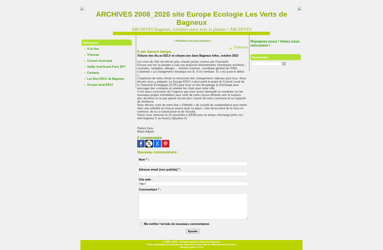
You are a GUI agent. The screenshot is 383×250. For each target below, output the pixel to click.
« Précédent (181, 41)
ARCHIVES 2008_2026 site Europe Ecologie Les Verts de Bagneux (191, 18)
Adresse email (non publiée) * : (160, 169)
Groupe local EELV (100, 84)
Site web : (145, 179)
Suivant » (205, 41)
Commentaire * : (150, 189)
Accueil (194, 41)
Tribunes (93, 54)
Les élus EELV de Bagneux (105, 78)
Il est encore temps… (156, 52)
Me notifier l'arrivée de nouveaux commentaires (176, 224)
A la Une (93, 48)
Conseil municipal (99, 60)
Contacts (93, 72)
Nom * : (144, 159)
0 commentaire (149, 138)
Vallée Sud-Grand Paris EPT (106, 66)
